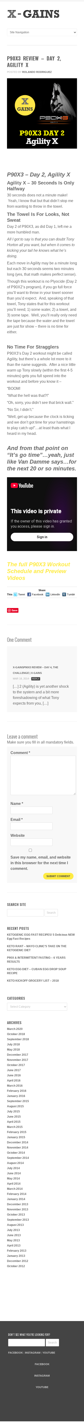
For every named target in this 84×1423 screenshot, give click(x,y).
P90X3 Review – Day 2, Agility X (34, 61)
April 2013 (14, 1245)
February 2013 (16, 1250)
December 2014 (17, 1142)
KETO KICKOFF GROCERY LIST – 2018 (33, 980)
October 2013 (16, 1214)
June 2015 (14, 1116)
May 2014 (13, 1178)
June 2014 (14, 1173)
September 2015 (18, 1101)
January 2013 (16, 1256)
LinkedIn (55, 594)
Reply (35, 679)
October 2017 (16, 1065)
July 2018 (13, 1044)
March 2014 (15, 1188)
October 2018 (16, 1034)
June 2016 (14, 1075)
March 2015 (15, 1127)
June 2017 (14, 1070)
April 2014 (14, 1183)
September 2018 (18, 1039)
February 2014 (16, 1194)
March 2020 (15, 1029)
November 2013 (17, 1209)
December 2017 (17, 1054)
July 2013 (13, 1230)
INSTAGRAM (32, 1352)
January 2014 (16, 1199)
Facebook (37, 594)
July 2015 (13, 1111)
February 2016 (16, 1091)
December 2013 (17, 1204)
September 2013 (18, 1219)
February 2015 (16, 1132)
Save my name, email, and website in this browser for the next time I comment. (40, 863)
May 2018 (13, 1049)
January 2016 (16, 1096)
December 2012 (17, 1261)
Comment (37, 159)
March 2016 (15, 1085)
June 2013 (14, 1235)
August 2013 (15, 1225)
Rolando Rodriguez (37, 72)
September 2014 (18, 1158)
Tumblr (71, 594)
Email (16, 820)
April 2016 (14, 1080)
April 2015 (14, 1121)
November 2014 (17, 1147)
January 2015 (16, 1137)
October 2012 (16, 1266)
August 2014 (15, 1163)
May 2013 (13, 1240)
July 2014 (13, 1168)
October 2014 (16, 1152)
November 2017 (17, 1060)
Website (17, 835)
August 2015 (15, 1106)
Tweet (21, 594)
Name (16, 804)
